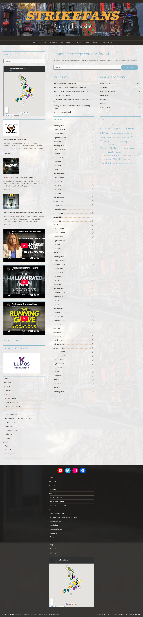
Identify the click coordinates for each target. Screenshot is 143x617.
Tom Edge (127, 159)
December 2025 (59, 130)
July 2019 (56, 300)
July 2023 (57, 185)
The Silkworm (107, 159)
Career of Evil (114, 129)
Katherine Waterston (132, 142)
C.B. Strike (104, 129)
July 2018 (56, 328)
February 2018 (58, 344)
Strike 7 (128, 153)
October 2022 (58, 205)
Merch (7, 438)
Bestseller (119, 125)
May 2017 (56, 380)
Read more (7, 154)
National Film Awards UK (128, 145)
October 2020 (58, 269)
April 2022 (57, 221)
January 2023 (58, 201)
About (94, 43)
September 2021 (59, 241)
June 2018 (57, 332)
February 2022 (58, 229)
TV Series (53, 43)
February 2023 (58, 197)
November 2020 (59, 265)
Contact (8, 450)
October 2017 (58, 360)
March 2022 (57, 225)
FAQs (7, 446)
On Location (104, 99)
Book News (104, 95)
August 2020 (58, 273)
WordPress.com (135, 614)
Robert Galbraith (111, 148)
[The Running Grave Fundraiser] (24, 129)
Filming (120, 133)
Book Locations (11, 398)
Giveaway (103, 103)
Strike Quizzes (10, 422)
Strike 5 (118, 153)
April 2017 (57, 384)
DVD (116, 133)
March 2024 (57, 169)
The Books (43, 43)
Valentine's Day (123, 163)
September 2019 (59, 296)
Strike (111, 152)
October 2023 (58, 181)
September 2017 (59, 364)
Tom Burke (118, 159)
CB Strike (123, 129)
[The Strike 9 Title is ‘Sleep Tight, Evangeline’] (24, 166)
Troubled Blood (109, 163)
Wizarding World (106, 107)
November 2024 (59, 153)
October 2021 (58, 237)
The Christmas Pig (135, 153)
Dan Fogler (112, 133)
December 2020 (59, 261)
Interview (125, 138)
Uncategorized (105, 83)
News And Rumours (107, 91)
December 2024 (59, 149)
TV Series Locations (12, 402)
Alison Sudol (110, 125)
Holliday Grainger (110, 137)
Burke (137, 125)
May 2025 (57, 142)
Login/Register (106, 43)
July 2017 (56, 372)
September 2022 (59, 209)
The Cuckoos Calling (118, 156)
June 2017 (57, 376)
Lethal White (113, 145)
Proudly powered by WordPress (106, 614)
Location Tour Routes (13, 406)
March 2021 (57, 253)
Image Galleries (11, 430)
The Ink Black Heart (131, 155)
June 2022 (57, 217)
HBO (123, 133)
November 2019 (59, 292)
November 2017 (59, 356)
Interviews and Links (12, 414)
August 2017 (58, 368)
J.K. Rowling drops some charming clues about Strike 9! (73, 100)
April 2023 (57, 193)
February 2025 (58, 146)
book (123, 125)
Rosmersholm (103, 153)
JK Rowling (122, 142)
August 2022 (58, 213)
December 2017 (59, 352)
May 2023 (57, 189)
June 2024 (57, 161)
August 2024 (58, 157)
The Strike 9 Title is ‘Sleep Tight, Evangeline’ (69, 87)
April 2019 (57, 304)
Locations (77, 43)
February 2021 (58, 257)
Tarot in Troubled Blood (62, 112)
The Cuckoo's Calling (105, 155)
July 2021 (56, 245)
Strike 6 (124, 153)
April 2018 (57, 336)
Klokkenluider (103, 145)
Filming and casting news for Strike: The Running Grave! (71, 107)
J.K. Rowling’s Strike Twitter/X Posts (18, 418)
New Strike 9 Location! (61, 95)
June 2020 (57, 281)
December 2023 (59, 177)
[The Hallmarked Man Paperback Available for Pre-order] (24, 202)
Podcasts (8, 434)
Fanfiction (9, 426)
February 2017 (58, 392)
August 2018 (58, 324)
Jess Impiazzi (114, 142)
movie (120, 145)
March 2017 (57, 388)
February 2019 (58, 308)
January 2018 (58, 348)
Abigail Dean (103, 125)
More (87, 43)
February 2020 (58, 288)
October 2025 (58, 134)
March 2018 (57, 340)
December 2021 (59, 233)
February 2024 (58, 173)
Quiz (137, 145)
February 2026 (58, 126)
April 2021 (57, 249)
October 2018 (58, 316)
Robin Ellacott (129, 148)
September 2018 (59, 320)
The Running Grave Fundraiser (64, 83)
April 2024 (57, 165)
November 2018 (59, 312)
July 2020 (57, 277)
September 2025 (59, 138)
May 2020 (57, 284)
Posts (33, 43)
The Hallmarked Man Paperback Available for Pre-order (73, 91)
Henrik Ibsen (128, 133)
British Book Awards (130, 125)
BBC (115, 125)
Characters (65, 43)
